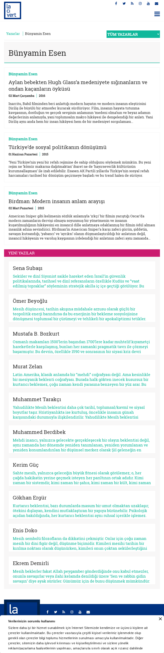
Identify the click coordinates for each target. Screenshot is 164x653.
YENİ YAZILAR (21, 252)
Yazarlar (13, 33)
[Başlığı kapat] (160, 618)
